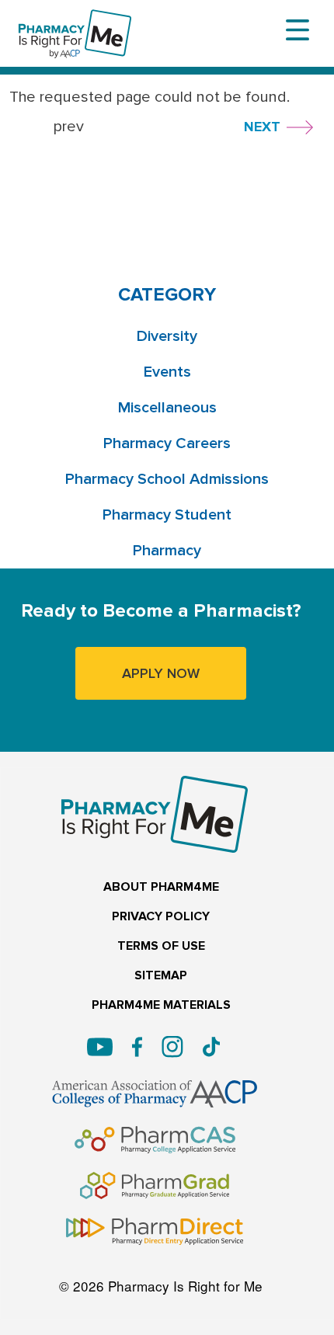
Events (167, 372)
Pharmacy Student (167, 515)
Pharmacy (167, 550)
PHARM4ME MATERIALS (161, 1005)
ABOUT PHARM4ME (161, 887)
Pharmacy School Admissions (167, 479)
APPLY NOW (161, 673)
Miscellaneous (167, 407)
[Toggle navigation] (297, 30)
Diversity (167, 336)
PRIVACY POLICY (161, 916)
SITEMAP (160, 975)
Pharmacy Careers (167, 443)
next (262, 126)
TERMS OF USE (161, 946)
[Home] (75, 20)
